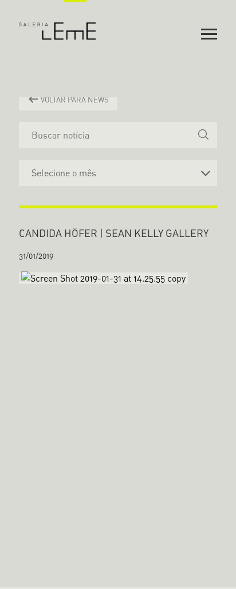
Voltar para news (74, 99)
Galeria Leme (57, 20)
